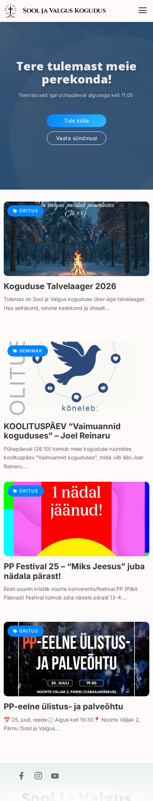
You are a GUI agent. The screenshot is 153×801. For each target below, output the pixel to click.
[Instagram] (38, 776)
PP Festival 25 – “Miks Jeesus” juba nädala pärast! (74, 570)
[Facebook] (21, 776)
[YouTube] (55, 776)
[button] (142, 11)
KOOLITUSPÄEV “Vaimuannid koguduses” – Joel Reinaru (62, 430)
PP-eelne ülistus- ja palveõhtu (63, 706)
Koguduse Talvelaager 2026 (60, 286)
